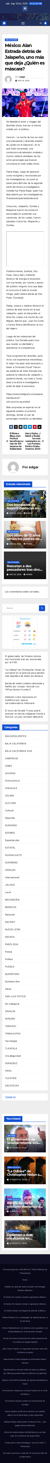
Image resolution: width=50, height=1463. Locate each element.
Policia (8, 951)
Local (8, 892)
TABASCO (10, 1026)
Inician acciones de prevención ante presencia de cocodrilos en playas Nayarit (25, 1340)
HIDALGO (10, 870)
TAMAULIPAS (12, 1033)
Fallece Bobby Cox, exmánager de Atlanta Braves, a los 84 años (25, 1319)
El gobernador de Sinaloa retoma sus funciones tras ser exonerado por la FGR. (23, 659)
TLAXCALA (11, 1048)
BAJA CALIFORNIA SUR (18, 751)
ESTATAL (10, 847)
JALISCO (10, 884)
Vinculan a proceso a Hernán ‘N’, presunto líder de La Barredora (25, 1455)
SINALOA (10, 1011)
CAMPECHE (11, 758)
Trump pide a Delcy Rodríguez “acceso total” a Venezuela (25, 1444)
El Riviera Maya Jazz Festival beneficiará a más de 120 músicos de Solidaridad (16, 441)
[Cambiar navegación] (23, 23)
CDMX (8, 765)
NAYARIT (10, 922)
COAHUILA (11, 788)
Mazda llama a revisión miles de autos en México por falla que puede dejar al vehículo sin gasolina (25, 1371)
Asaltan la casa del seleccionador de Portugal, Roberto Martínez (25, 1288)
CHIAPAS (10, 773)
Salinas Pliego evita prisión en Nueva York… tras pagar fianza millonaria (25, 1424)
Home (25, 1280)
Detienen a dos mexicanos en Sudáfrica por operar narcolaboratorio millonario (21, 700)
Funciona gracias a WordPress (16, 1269)
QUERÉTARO (12, 974)
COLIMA (9, 795)
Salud (8, 989)
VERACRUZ (11, 1063)
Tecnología (11, 1041)
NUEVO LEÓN (12, 929)
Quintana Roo (12, 981)
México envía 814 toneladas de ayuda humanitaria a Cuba (25, 1382)
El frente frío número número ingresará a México (25, 1297)
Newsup (40, 1269)
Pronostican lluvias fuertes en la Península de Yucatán (25, 1403)
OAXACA (10, 936)
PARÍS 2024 (11, 944)
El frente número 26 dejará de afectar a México (25, 1311)
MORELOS (10, 907)
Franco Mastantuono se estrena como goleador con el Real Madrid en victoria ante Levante (25, 1330)
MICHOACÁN (12, 899)
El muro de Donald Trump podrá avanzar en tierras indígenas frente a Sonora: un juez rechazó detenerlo (25, 713)
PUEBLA (9, 966)
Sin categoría (11, 40)
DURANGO (11, 825)
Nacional (10, 914)
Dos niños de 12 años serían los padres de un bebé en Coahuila (23, 538)
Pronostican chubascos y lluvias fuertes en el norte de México (25, 1392)
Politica (9, 959)
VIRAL (8, 1070)
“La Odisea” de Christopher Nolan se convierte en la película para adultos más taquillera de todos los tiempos (25, 672)
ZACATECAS (12, 1085)
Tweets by (10, 1097)
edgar (22, 77)
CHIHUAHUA (12, 780)
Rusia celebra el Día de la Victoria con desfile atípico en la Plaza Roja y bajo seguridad (25, 1413)
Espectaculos (12, 840)
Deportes (10, 818)
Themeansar (25, 1273)
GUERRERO (11, 862)
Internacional (12, 877)
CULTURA (10, 803)
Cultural (9, 810)
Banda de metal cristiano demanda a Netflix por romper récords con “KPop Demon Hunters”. (24, 686)
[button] (41, 23)
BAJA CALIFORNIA (15, 743)
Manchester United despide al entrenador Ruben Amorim (25, 1361)
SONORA (10, 1018)
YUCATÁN (10, 1078)
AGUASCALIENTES (15, 736)
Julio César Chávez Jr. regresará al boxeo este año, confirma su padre (25, 1350)
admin (29, 513)
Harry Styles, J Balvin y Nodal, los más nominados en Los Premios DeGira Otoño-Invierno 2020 (32, 441)
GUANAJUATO (13, 855)
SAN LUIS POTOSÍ (15, 996)
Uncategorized (13, 1055)
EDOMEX (10, 832)
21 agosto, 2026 (18, 1148)
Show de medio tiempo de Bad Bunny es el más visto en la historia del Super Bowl (25, 1434)
